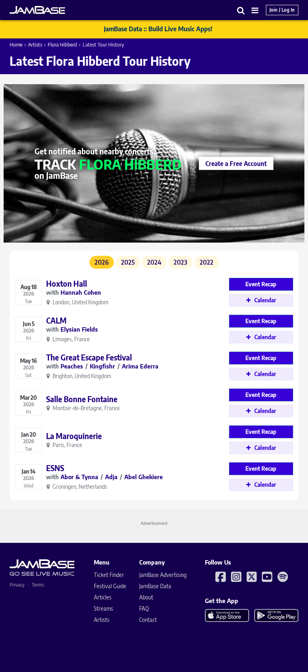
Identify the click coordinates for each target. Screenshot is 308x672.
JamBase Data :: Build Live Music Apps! (158, 29)
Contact (148, 619)
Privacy (17, 585)
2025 (128, 262)
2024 (154, 262)
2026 (102, 262)
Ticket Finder (109, 574)
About (146, 597)
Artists (35, 44)
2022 (206, 262)
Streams (103, 608)
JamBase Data (155, 586)
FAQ (144, 608)
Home (16, 44)
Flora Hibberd (62, 44)
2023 (180, 262)
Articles (102, 597)
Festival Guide (110, 586)
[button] (241, 10)
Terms (38, 585)
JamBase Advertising (162, 574)
